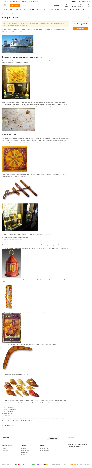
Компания (23, 445)
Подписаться (53, 438)
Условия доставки (44, 450)
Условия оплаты (44, 448)
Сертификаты (24, 452)
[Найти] (61, 5)
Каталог (4, 448)
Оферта (65, 464)
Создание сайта (74, 464)
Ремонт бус (5, 450)
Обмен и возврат (25, 450)
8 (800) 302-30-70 (75, 1)
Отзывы (23, 454)
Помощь (42, 445)
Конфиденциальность (56, 464)
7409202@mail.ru (72, 442)
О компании (24, 448)
